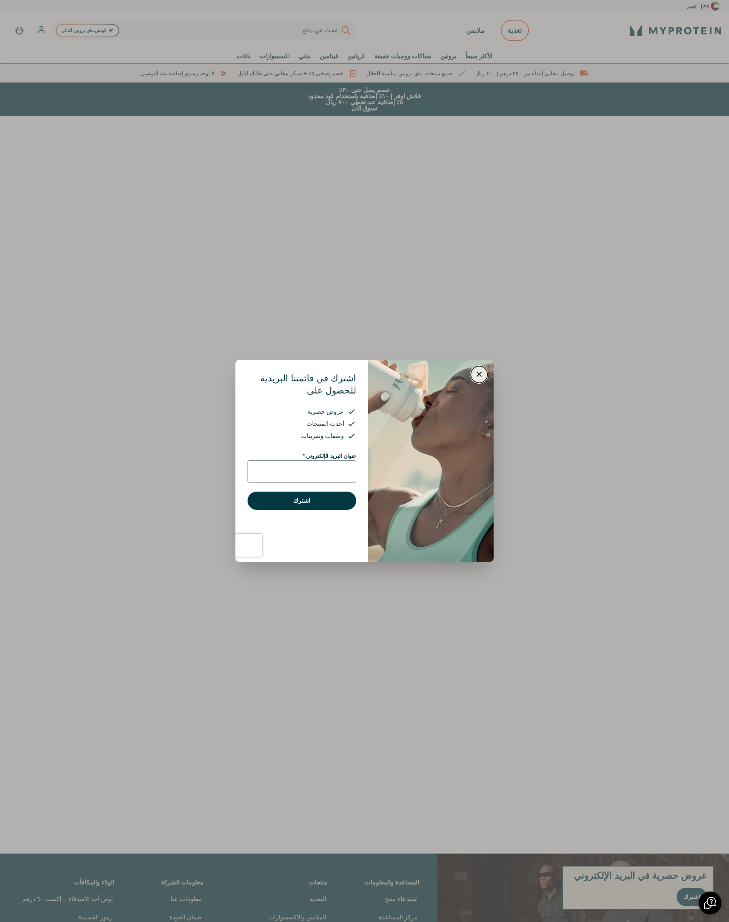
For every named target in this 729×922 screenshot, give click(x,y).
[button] (710, 903)
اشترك (301, 500)
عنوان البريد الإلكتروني (329, 456)
